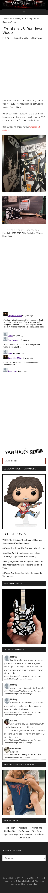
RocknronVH (15, 748)
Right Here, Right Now (13, 834)
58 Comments (36, 38)
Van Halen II (23, 828)
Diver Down (37, 831)
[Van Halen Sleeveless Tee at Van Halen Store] (24, 814)
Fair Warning (23, 831)
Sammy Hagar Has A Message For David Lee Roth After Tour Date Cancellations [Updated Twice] (22, 564)
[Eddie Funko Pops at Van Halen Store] (24, 528)
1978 (14, 233)
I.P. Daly (13, 657)
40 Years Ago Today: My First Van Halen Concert (23, 548)
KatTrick (13, 720)
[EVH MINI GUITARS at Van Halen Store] (24, 643)
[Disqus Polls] (24, 276)
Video (10, 236)
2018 (19, 233)
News (4, 236)
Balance (28, 834)
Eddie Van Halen (28, 233)
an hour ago (27, 679)
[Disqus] (24, 343)
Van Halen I (11, 828)
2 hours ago (27, 743)
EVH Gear (39, 233)
